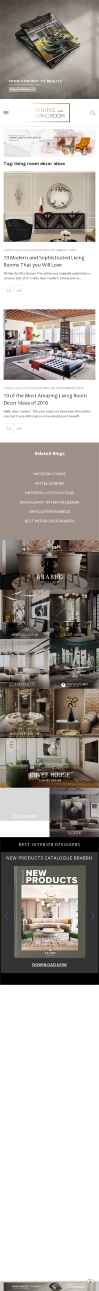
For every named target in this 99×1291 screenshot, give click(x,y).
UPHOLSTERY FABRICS (49, 511)
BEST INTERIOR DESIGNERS (49, 520)
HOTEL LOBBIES (49, 483)
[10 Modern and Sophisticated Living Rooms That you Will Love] (49, 206)
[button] (92, 915)
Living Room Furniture (38, 250)
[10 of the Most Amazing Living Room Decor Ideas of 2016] (49, 344)
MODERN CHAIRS (49, 473)
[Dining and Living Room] (49, 112)
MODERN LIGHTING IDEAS (49, 492)
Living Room (12, 250)
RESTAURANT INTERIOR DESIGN (49, 502)
